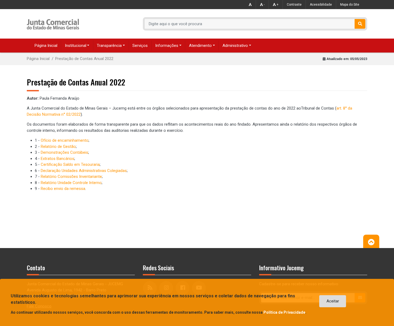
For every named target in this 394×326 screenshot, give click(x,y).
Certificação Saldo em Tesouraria (70, 164)
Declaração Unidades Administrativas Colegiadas (84, 170)
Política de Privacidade (284, 312)
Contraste (294, 4)
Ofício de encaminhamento (64, 140)
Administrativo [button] (235, 45)
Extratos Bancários (57, 158)
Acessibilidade (321, 4)
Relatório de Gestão (58, 146)
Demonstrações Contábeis (64, 152)
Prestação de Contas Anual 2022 (84, 58)
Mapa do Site (349, 4)
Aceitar (332, 301)
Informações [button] (166, 45)
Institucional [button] (75, 45)
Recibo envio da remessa (63, 188)
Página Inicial (46, 45)
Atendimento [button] (200, 45)
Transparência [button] (109, 45)
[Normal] (250, 4)
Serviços (140, 45)
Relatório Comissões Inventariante (71, 176)
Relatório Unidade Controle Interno (71, 182)
